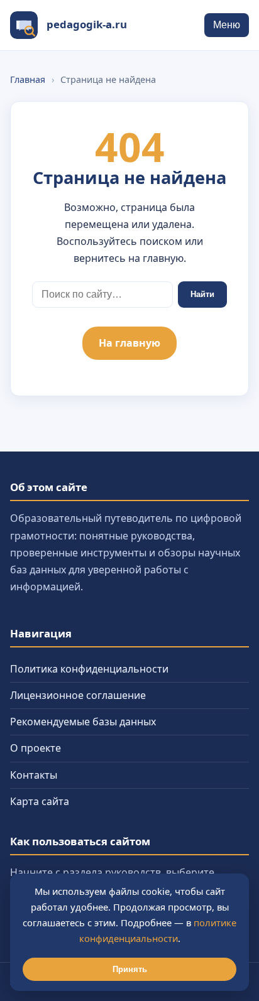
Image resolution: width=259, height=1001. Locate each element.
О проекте (35, 748)
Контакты (33, 775)
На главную (129, 343)
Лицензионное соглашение (78, 695)
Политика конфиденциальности (89, 669)
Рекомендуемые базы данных (83, 721)
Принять (130, 969)
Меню (226, 24)
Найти (202, 294)
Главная (27, 79)
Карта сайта (39, 801)
